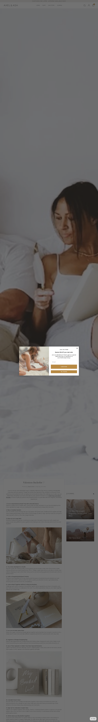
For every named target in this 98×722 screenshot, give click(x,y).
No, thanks (64, 372)
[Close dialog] (77, 348)
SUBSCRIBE (64, 366)
